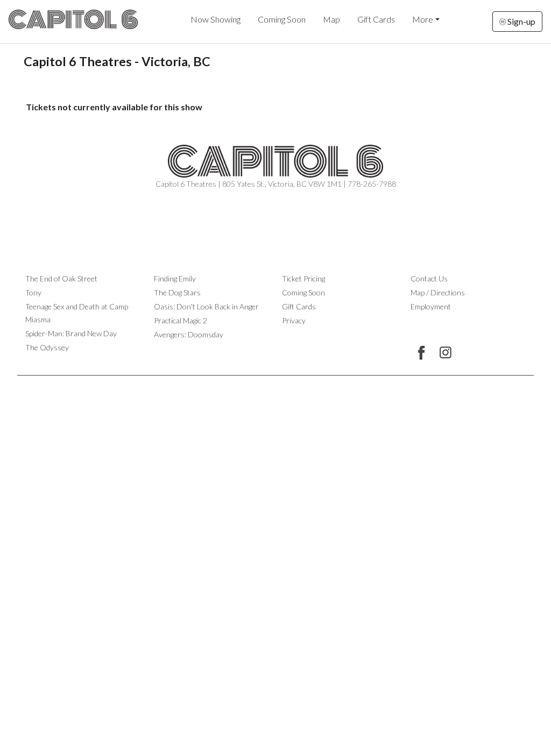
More (422, 19)
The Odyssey (47, 347)
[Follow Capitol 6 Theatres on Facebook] (421, 352)
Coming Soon (282, 19)
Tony (33, 292)
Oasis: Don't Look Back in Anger (206, 306)
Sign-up (520, 21)
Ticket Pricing (303, 278)
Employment (431, 306)
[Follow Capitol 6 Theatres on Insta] (445, 352)
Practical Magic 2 (180, 320)
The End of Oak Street (61, 278)
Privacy (294, 320)
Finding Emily (175, 278)
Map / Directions (438, 292)
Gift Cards (376, 19)
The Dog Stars (177, 292)
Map (331, 19)
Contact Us (429, 278)
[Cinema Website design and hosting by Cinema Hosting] (275, 383)
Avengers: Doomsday (188, 334)
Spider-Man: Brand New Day (71, 333)
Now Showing (215, 19)
